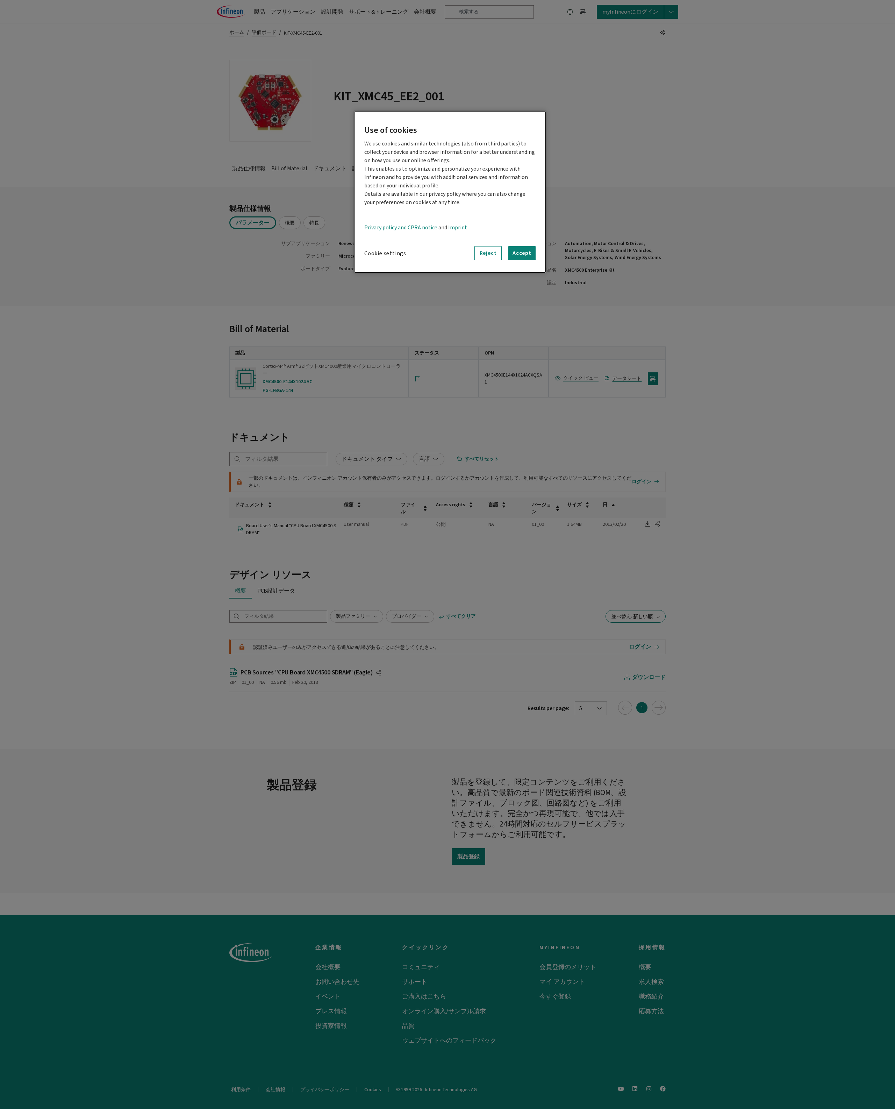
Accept (522, 253)
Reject (488, 253)
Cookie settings (385, 253)
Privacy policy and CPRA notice (400, 227)
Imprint (457, 227)
